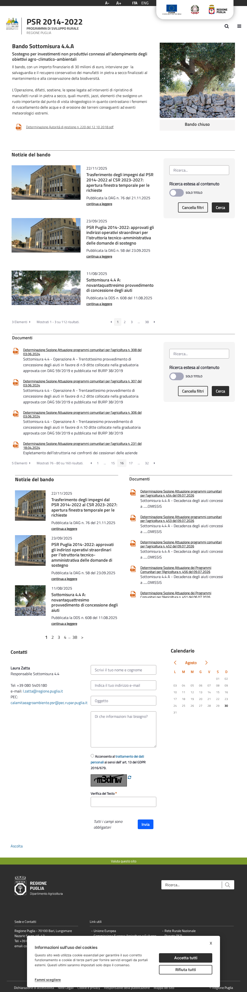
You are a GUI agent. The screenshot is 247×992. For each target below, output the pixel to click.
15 (113, 463)
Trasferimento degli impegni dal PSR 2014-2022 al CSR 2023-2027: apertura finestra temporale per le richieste (119, 182)
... (139, 321)
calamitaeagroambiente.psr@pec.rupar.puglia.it (49, 703)
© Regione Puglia (221, 987)
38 (147, 321)
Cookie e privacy (88, 987)
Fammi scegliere (48, 980)
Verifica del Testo (103, 793)
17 (131, 463)
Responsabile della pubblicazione (127, 987)
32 (147, 463)
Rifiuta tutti (185, 969)
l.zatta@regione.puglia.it (43, 691)
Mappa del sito (164, 987)
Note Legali (66, 987)
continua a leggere (99, 203)
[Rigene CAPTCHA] (129, 777)
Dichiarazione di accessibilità (34, 987)
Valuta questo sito (123, 861)
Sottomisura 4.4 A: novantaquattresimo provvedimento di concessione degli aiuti (120, 285)
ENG (145, 3)
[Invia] (227, 884)
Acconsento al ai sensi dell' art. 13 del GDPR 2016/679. (118, 762)
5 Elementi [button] (20, 463)
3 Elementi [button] (20, 321)
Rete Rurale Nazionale (180, 930)
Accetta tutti (185, 957)
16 (122, 463)
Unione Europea (105, 930)
